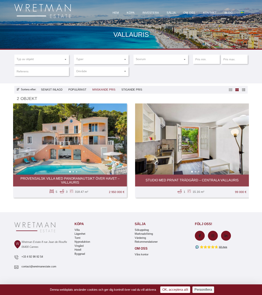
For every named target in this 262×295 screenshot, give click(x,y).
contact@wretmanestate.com (38, 266)
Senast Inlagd (51, 89)
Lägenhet (80, 233)
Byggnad (80, 253)
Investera (150, 12)
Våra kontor (141, 254)
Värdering (140, 237)
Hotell (78, 249)
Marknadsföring (144, 233)
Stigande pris (131, 89)
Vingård (79, 245)
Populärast (77, 89)
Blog (229, 12)
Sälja (171, 12)
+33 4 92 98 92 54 (32, 256)
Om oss (189, 12)
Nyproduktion (82, 241)
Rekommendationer (146, 241)
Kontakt (210, 12)
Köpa (130, 12)
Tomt (77, 237)
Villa (77, 229)
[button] (41, 59)
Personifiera (203, 289)
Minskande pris (103, 89)
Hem (116, 12)
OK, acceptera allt (175, 289)
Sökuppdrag (142, 229)
